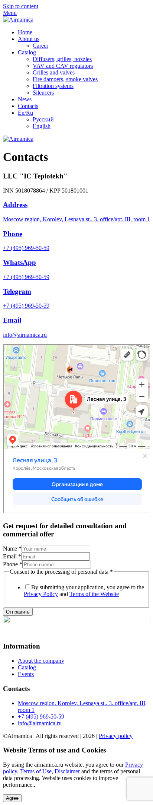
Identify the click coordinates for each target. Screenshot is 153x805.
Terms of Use (36, 771)
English (42, 126)
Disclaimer (67, 771)
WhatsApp (19, 262)
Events (26, 674)
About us (28, 39)
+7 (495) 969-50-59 (26, 248)
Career (40, 45)
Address (15, 205)
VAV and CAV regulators (63, 66)
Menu (10, 13)
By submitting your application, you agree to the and (84, 590)
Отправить (18, 612)
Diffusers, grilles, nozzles (62, 59)
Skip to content (20, 6)
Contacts (28, 106)
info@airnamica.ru (25, 335)
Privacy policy (116, 736)
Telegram (17, 291)
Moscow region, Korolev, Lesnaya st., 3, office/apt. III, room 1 (76, 219)
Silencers (43, 92)
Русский (43, 119)
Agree (12, 798)
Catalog (27, 52)
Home (25, 32)
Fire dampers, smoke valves (65, 79)
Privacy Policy (41, 594)
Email (12, 320)
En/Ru (25, 113)
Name (12, 548)
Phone (12, 234)
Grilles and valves (54, 72)
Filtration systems (53, 86)
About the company (41, 660)
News (25, 99)
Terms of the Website (94, 594)
